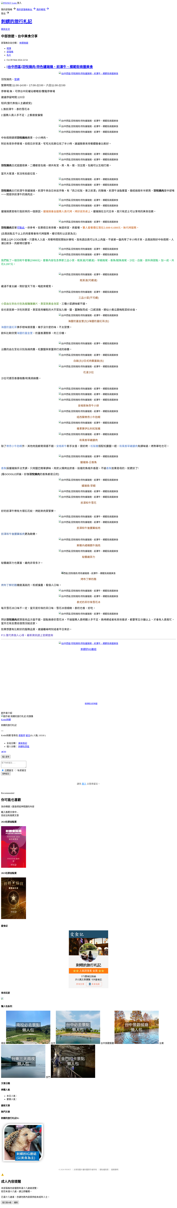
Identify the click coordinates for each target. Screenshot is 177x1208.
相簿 (9, 48)
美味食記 (22, 743)
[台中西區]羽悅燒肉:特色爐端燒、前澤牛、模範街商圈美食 (50, 67)
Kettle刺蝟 (6, 719)
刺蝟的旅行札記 (16, 21)
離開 (16, 1202)
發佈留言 (5, 774)
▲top (3, 751)
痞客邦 (22, 735)
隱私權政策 (104, 1170)
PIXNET (68, 1170)
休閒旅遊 (23, 43)
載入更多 (5, 757)
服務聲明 (114, 1170)
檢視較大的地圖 (91, 704)
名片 (9, 55)
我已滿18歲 (6, 1202)
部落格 (10, 52)
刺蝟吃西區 (23, 746)
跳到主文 (5, 29)
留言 (28, 735)
